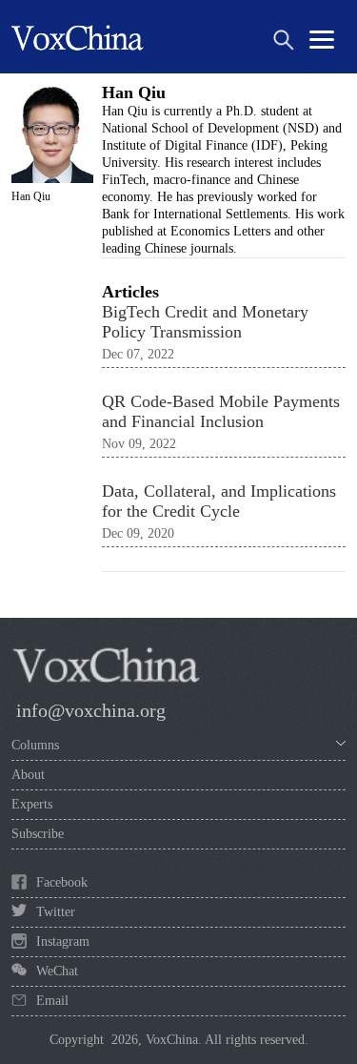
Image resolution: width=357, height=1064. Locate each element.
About (28, 774)
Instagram (62, 941)
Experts (31, 804)
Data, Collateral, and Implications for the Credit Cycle (219, 501)
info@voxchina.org (91, 710)
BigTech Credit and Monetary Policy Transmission (205, 321)
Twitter (55, 912)
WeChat (57, 971)
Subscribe (37, 834)
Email (52, 1000)
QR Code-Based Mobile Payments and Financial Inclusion (221, 411)
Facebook (62, 882)
